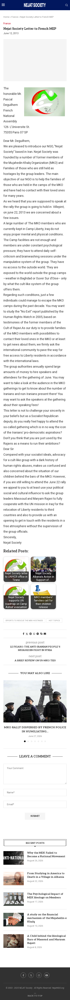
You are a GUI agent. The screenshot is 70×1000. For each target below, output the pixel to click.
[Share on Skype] (41, 633)
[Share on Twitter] (27, 633)
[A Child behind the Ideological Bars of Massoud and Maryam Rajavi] (13, 941)
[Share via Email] (45, 633)
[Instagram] (39, 975)
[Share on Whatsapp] (34, 633)
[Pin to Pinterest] (30, 633)
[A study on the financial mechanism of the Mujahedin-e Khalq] (13, 919)
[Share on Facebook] (23, 633)
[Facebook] (23, 975)
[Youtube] (46, 975)
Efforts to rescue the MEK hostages (24, 620)
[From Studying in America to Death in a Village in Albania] (13, 878)
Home (6, 17)
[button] (6, 711)
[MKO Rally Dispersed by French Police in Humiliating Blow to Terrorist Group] (35, 701)
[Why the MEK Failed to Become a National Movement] (13, 858)
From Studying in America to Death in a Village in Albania (45, 875)
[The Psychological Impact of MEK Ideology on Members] (13, 899)
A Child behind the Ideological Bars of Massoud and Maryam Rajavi (46, 939)
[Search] (66, 5)
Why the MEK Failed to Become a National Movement (46, 854)
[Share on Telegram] (38, 633)
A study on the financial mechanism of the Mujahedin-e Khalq (47, 918)
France (14, 17)
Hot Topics (54, 620)
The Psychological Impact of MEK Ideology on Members (45, 895)
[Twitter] (31, 975)
